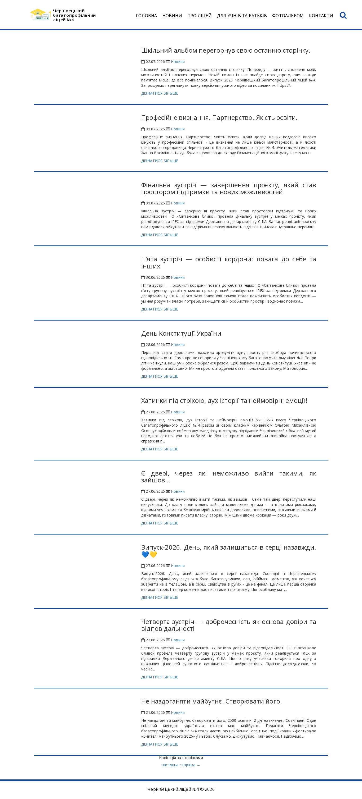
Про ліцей (199, 16)
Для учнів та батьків (242, 16)
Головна (146, 16)
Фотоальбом (288, 16)
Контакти (321, 16)
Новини (172, 16)
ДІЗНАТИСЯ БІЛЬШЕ (159, 93)
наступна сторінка (181, 764)
